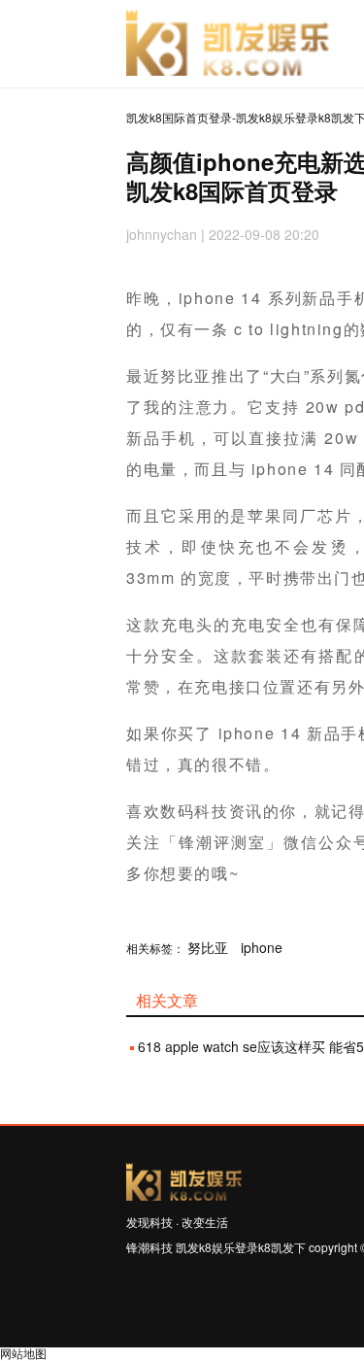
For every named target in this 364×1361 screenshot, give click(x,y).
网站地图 (23, 1352)
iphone (261, 947)
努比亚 (207, 947)
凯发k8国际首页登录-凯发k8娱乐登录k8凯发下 (228, 44)
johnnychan (161, 234)
